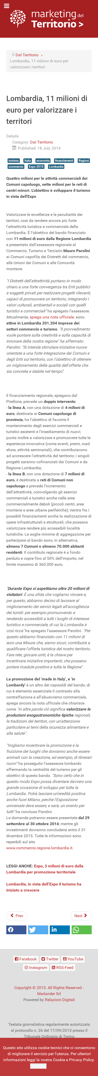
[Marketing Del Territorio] (46, 18)
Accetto (38, 1066)
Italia (27, 160)
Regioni (84, 160)
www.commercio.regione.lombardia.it (39, 848)
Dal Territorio (41, 142)
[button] (16, 929)
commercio (16, 166)
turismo (14, 160)
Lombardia (56, 166)
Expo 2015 (36, 166)
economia (43, 160)
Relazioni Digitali (60, 999)
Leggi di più (57, 1065)
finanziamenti (64, 160)
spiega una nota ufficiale (52, 317)
